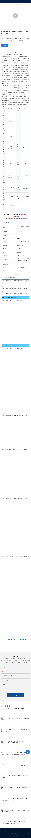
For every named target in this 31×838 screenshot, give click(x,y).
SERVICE (23, 708)
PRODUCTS (17, 708)
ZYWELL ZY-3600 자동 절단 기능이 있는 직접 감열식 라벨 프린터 (15, 730)
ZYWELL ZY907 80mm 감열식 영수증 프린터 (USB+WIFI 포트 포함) (14, 799)
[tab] (15, 52)
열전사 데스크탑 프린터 (7, 708)
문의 (5, 45)
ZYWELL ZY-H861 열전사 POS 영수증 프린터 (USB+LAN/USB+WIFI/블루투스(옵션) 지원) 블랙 (15, 753)
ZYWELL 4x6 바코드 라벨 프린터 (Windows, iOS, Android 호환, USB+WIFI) (14, 822)
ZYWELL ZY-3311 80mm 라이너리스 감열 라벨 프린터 (15, 776)
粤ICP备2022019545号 (20, 833)
